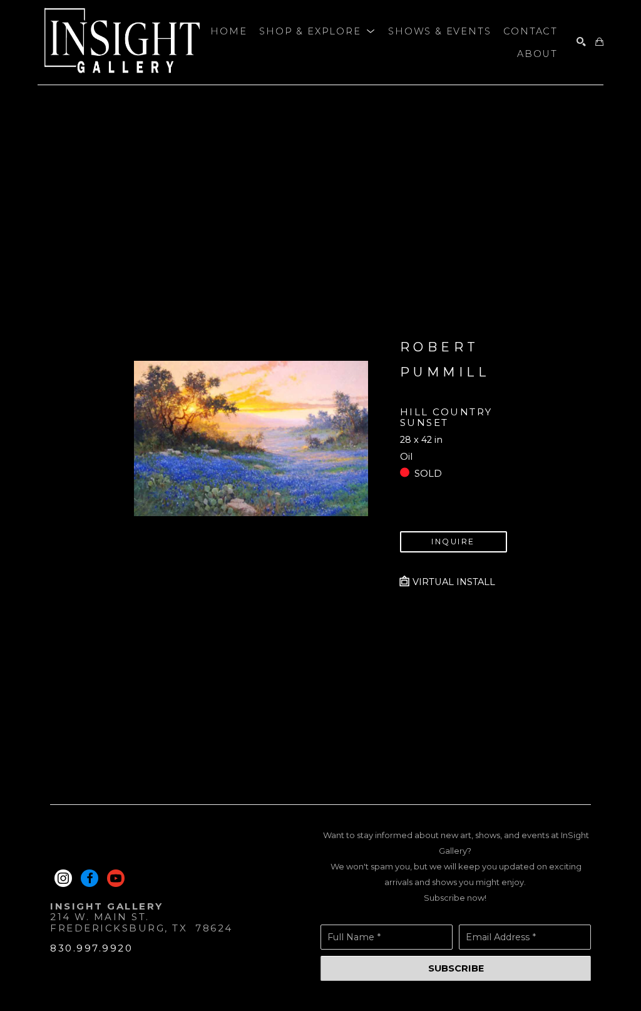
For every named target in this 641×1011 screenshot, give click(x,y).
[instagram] (63, 878)
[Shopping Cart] (599, 42)
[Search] (581, 42)
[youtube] (116, 878)
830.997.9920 (91, 948)
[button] (317, 31)
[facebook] (89, 878)
